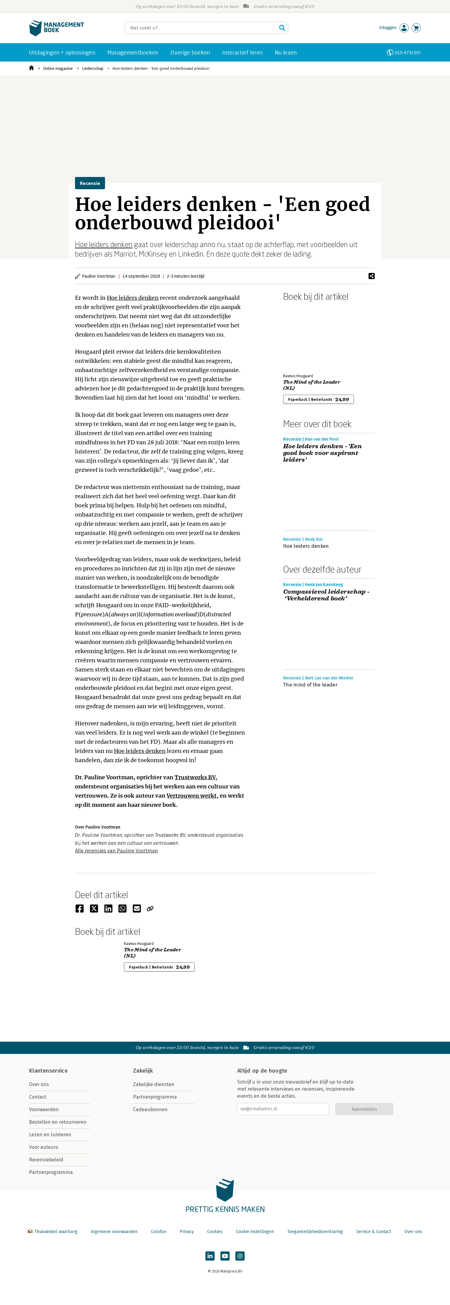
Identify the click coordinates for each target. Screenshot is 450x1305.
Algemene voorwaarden (114, 1231)
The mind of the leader (310, 685)
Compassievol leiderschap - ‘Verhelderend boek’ (326, 595)
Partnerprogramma (51, 1172)
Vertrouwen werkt (192, 795)
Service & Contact (373, 1231)
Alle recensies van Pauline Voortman (116, 851)
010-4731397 (408, 52)
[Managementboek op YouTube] (225, 1256)
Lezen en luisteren (50, 1135)
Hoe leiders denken (104, 244)
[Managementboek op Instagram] (240, 1256)
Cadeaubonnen (150, 1109)
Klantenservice (48, 1070)
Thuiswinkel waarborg (56, 1231)
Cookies (215, 1231)
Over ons (39, 1084)
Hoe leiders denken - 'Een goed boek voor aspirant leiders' (322, 453)
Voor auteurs (43, 1147)
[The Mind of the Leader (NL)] (304, 336)
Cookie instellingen (255, 1231)
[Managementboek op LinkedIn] (210, 1256)
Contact (37, 1097)
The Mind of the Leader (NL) (311, 385)
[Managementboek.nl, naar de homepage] (56, 34)
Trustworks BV (195, 777)
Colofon (158, 1231)
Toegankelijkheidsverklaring (315, 1231)
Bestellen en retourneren (58, 1122)
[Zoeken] (282, 28)
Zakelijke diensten (153, 1084)
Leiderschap (92, 68)
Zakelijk (143, 1070)
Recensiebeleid (46, 1160)
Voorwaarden (44, 1109)
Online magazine (58, 68)
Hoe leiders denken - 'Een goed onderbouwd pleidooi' (161, 68)
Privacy (187, 1231)
